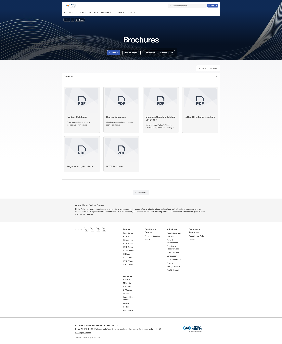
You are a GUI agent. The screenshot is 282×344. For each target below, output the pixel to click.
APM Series (128, 265)
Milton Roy (127, 283)
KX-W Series (128, 240)
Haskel (126, 307)
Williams (126, 303)
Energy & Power (173, 252)
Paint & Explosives (174, 270)
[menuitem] (68, 12)
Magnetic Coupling (152, 236)
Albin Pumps (128, 310)
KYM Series (128, 258)
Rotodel (126, 293)
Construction (172, 256)
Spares (148, 239)
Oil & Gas (170, 236)
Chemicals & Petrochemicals (173, 247)
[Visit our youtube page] (98, 229)
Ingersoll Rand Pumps (129, 298)
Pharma (170, 263)
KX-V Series (128, 243)
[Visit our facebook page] (86, 229)
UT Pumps (127, 290)
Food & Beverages (174, 233)
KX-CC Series (128, 250)
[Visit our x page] (92, 229)
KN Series (127, 254)
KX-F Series (128, 247)
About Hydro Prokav (197, 236)
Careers (192, 239)
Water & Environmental (172, 241)
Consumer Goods (174, 259)
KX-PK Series (128, 261)
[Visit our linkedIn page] (104, 229)
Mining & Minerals (174, 266)
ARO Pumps (128, 286)
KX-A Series (128, 233)
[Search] (170, 6)
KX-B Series (128, 236)
